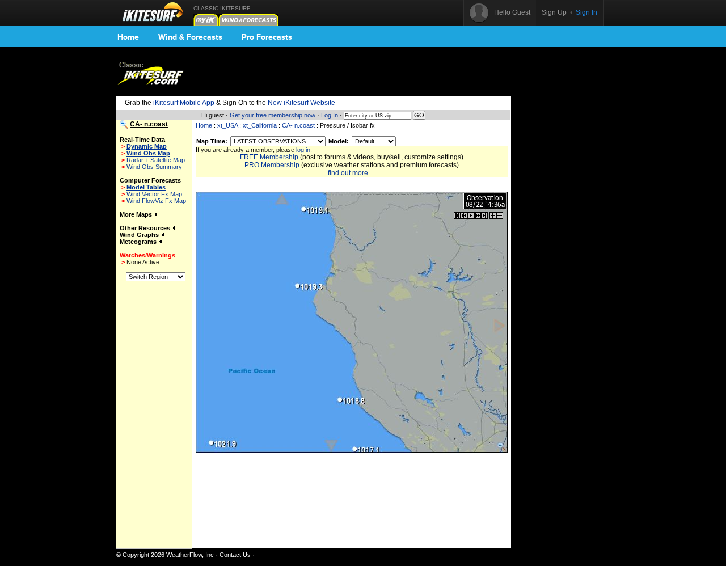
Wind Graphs (140, 234)
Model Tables (146, 187)
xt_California (260, 125)
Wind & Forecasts (190, 36)
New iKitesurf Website (301, 103)
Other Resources (146, 228)
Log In (329, 115)
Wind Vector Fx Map (154, 194)
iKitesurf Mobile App (183, 103)
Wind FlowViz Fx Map (156, 200)
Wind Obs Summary (154, 166)
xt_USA (227, 125)
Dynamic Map (146, 146)
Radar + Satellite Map (155, 160)
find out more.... (351, 173)
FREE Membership (269, 157)
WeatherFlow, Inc (190, 554)
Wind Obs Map (148, 153)
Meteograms (139, 241)
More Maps (137, 214)
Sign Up (554, 12)
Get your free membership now (272, 115)
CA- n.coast (298, 125)
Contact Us (235, 554)
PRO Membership (271, 165)
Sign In (586, 12)
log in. (304, 149)
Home (128, 36)
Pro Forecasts (267, 36)
